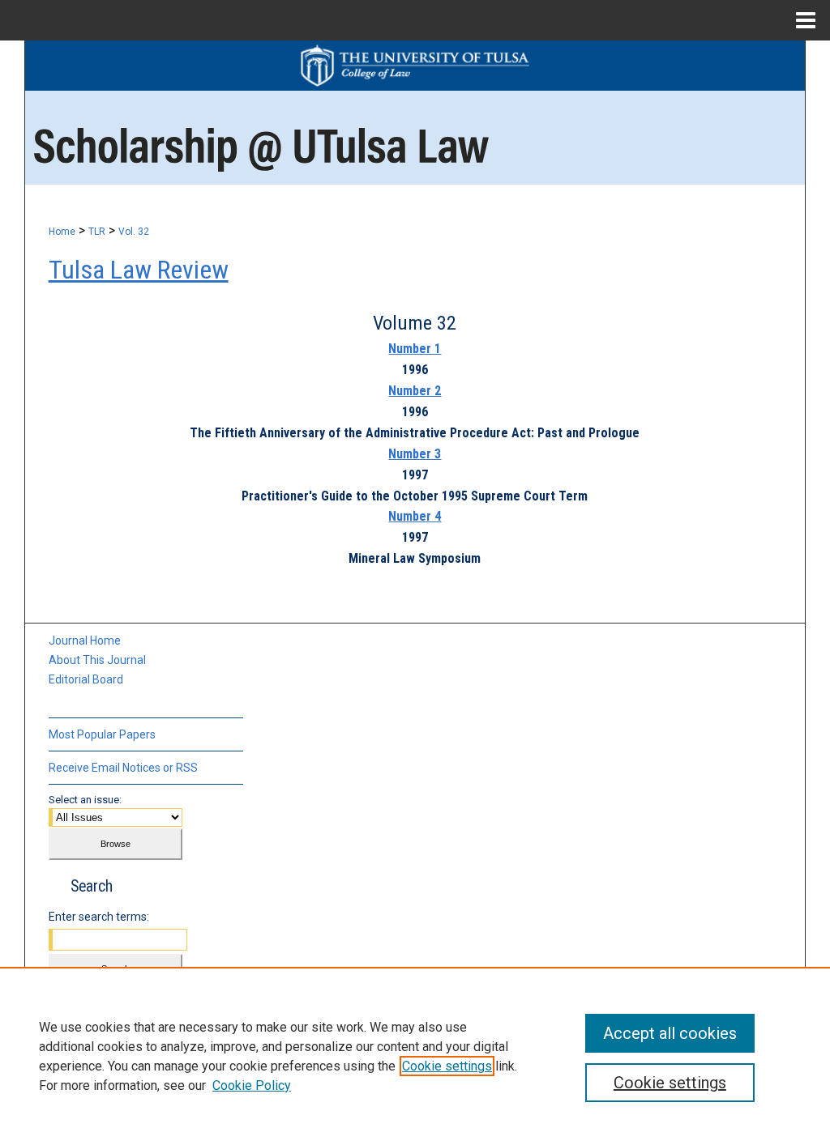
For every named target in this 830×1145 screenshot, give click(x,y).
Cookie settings (447, 1066)
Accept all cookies (670, 1033)
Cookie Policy (251, 1085)
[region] (415, 1056)
